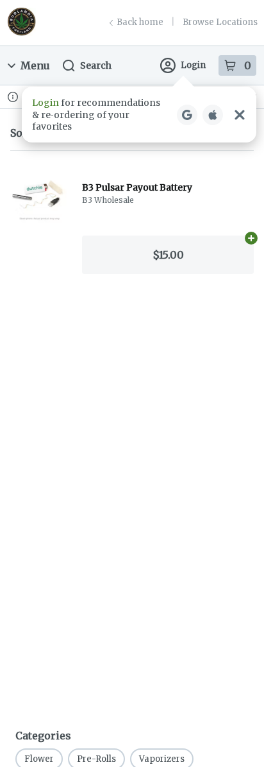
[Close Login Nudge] (239, 114)
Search (95, 65)
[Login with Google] (187, 115)
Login (193, 65)
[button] (139, 114)
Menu (35, 65)
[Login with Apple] (212, 115)
